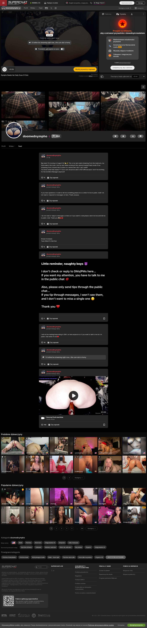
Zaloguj (140, 3)
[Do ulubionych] (4, 69)
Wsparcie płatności (129, 574)
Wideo (33, 8)
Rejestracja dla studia (105, 574)
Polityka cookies (80, 583)
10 (44, 342)
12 (44, 364)
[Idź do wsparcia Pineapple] (34, 616)
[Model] (143, 87)
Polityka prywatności (81, 572)
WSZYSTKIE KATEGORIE (116, 557)
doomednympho (53, 155)
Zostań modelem (104, 570)
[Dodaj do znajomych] (133, 136)
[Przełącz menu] (3, 3)
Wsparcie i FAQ (128, 570)
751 (45, 425)
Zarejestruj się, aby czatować (122, 67)
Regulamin (78, 576)
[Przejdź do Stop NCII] (44, 615)
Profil (26, 8)
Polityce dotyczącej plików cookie (101, 625)
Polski (40, 567)
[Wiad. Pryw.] (141, 136)
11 (44, 177)
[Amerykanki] (14, 542)
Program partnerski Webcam (108, 578)
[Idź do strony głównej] (17, 3)
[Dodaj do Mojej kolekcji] (104, 318)
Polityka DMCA (79, 579)
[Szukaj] (91, 2)
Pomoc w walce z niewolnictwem (85, 593)
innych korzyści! (125, 63)
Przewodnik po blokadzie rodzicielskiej (83, 588)
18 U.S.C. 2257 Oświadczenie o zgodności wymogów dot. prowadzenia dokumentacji (118, 615)
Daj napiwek (54, 178)
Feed (40, 8)
